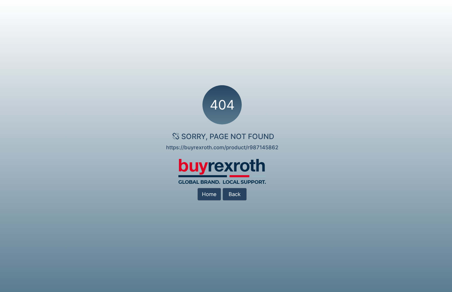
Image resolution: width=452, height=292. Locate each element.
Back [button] (234, 194)
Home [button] (209, 194)
